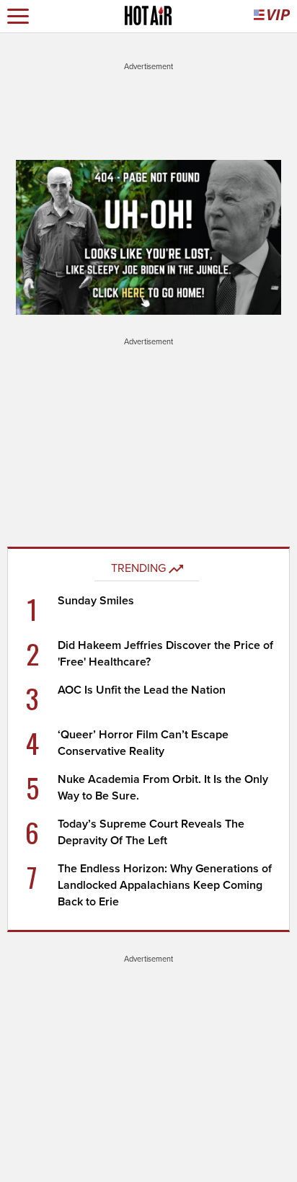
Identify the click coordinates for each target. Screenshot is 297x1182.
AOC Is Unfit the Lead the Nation (142, 690)
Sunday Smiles (96, 601)
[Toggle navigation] (18, 16)
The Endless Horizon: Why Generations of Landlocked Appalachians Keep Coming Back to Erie (165, 885)
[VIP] (272, 16)
